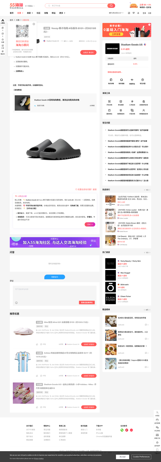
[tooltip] (22, 38)
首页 (11, 20)
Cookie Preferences (141, 457)
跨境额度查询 (143, 114)
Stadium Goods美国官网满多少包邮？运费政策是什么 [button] (128, 152)
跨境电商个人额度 (65, 433)
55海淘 (16, 6)
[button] (30, 6)
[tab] (126, 130)
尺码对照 (109, 105)
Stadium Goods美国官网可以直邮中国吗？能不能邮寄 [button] (128, 130)
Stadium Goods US (53, 41)
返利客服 (47, 436)
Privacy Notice (38, 459)
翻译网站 (109, 114)
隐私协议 (29, 433)
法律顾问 (47, 440)
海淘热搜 (84, 433)
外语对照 (132, 114)
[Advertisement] (126, 391)
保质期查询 (120, 114)
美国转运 (132, 83)
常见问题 (47, 430)
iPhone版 (99, 433)
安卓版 (98, 430)
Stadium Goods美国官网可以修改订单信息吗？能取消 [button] (128, 158)
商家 (29, 13)
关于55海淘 (30, 430)
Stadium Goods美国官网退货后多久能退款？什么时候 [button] (128, 175)
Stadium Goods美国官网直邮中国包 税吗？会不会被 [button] (127, 141)
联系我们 (47, 433)
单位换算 (121, 105)
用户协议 (29, 436)
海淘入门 (84, 430)
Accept (123, 457)
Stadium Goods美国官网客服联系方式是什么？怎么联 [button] (128, 181)
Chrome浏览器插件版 (104, 436)
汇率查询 (132, 105)
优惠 (19, 13)
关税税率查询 (143, 105)
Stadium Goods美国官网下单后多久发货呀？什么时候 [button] (128, 164)
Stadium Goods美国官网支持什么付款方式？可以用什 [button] (128, 147)
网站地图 (29, 440)
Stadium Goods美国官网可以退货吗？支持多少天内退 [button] (128, 169)
